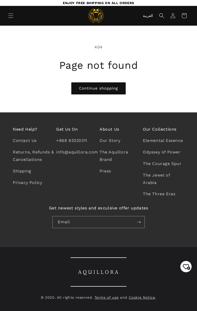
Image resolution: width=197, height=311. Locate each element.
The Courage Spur (162, 163)
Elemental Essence (163, 140)
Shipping (22, 171)
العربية (148, 16)
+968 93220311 (71, 140)
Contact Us (25, 140)
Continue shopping (98, 88)
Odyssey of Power (162, 152)
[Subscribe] (138, 222)
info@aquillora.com (77, 152)
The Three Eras (159, 193)
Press (105, 171)
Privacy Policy (27, 182)
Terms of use (106, 297)
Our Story (110, 140)
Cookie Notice (142, 297)
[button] (10, 15)
